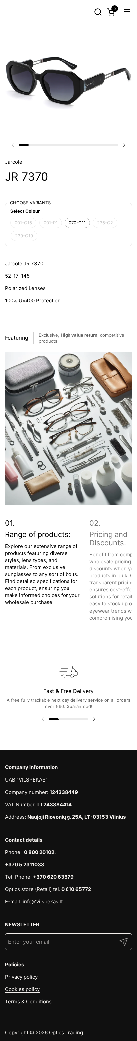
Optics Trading (66, 1032)
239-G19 (24, 235)
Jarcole (13, 162)
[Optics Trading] (17, 11)
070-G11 (77, 222)
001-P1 (51, 222)
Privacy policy (21, 977)
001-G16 (23, 222)
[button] (98, 12)
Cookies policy (22, 989)
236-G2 (105, 222)
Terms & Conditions (28, 1001)
